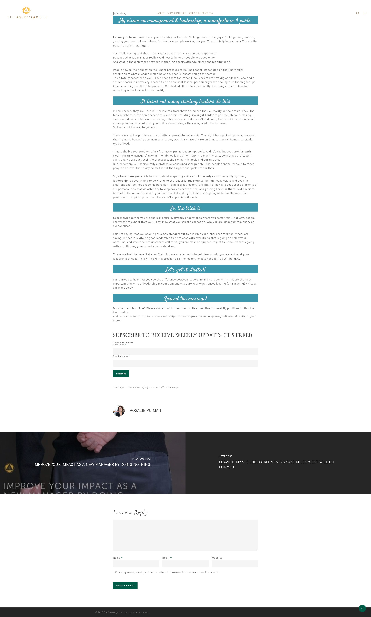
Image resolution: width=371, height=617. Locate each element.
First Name (119, 344)
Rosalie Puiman (145, 411)
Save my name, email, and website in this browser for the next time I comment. (168, 572)
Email (167, 558)
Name (118, 558)
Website (217, 558)
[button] (365, 13)
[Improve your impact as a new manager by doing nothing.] (93, 463)
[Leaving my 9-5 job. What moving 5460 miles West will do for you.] (278, 463)
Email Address (121, 356)
